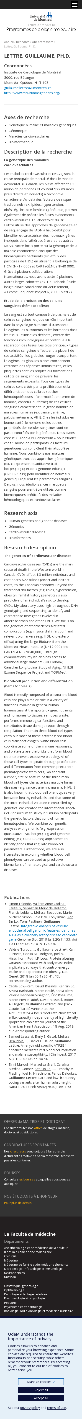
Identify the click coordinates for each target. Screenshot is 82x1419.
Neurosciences (14, 1273)
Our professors (42, 42)
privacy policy (30, 1407)
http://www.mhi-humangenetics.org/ (32, 92)
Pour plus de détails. (18, 1203)
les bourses (27, 1179)
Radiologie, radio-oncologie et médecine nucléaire (38, 1311)
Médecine (11, 1260)
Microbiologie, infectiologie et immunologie (33, 1269)
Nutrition (10, 1277)
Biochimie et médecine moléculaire (28, 1252)
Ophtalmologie (14, 1290)
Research (22, 42)
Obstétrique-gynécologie (21, 1286)
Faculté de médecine (41, 25)
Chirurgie (10, 1256)
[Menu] (74, 4)
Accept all (41, 1398)
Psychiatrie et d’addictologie (23, 1307)
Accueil (9, 42)
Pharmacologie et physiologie (24, 1298)
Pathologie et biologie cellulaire (25, 1294)
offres (38, 1128)
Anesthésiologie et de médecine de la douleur (36, 1248)
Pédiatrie (10, 1303)
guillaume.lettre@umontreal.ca (27, 87)
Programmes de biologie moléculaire (41, 29)
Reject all (41, 1390)
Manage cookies (41, 1382)
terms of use (56, 1407)
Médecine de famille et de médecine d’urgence (36, 1264)
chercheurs (18, 1151)
